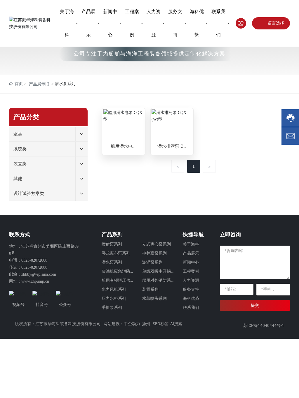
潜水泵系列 (112, 262)
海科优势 (191, 298)
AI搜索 (176, 323)
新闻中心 (191, 262)
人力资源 (191, 280)
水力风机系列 (114, 289)
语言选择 (276, 23)
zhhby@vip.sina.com (38, 274)
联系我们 (191, 307)
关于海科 (191, 244)
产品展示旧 (39, 84)
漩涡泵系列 (152, 262)
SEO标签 (160, 323)
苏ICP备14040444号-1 (263, 325)
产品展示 (191, 253)
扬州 (146, 323)
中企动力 (132, 323)
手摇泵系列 (112, 307)
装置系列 (150, 289)
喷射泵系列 (112, 244)
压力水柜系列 (114, 298)
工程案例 (191, 271)
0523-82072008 (34, 260)
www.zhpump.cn (35, 281)
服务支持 (191, 289)
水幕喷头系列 (154, 298)
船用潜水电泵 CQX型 (124, 149)
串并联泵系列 (154, 253)
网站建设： (113, 323)
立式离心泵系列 (156, 244)
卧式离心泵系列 (116, 253)
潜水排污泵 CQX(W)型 (171, 149)
